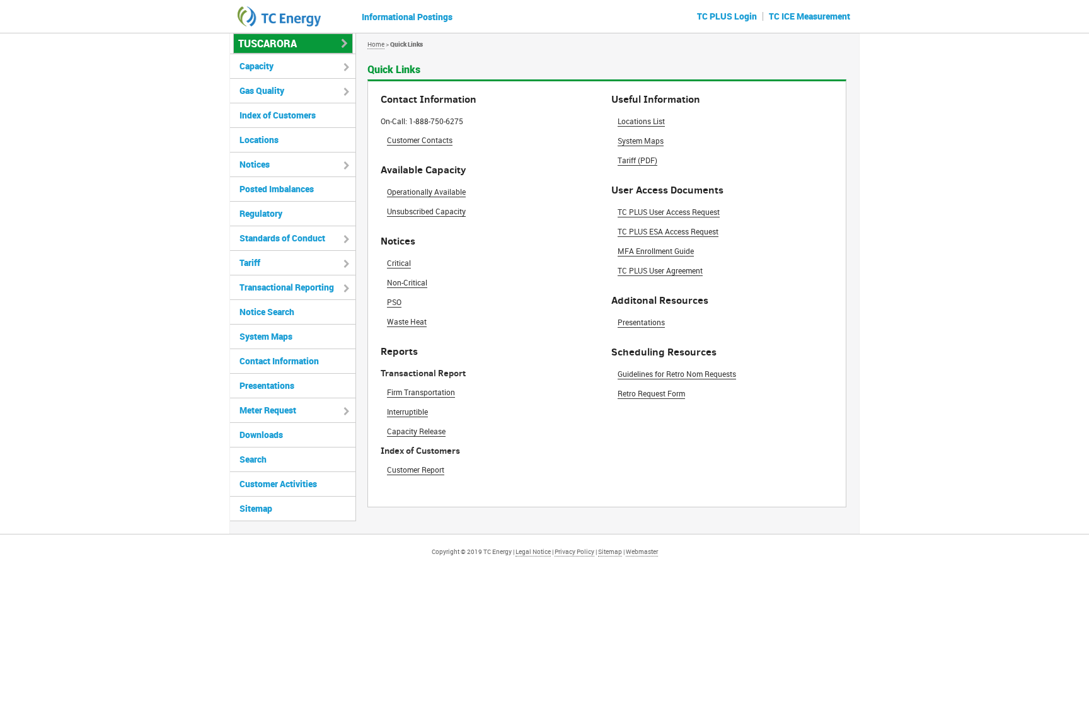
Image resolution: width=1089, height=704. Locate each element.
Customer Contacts (419, 140)
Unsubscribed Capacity (426, 211)
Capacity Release (416, 431)
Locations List (641, 121)
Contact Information (279, 361)
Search (253, 459)
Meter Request (267, 410)
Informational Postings (407, 17)
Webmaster (642, 551)
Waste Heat (407, 321)
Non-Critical (407, 282)
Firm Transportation (421, 392)
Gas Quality (261, 90)
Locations (259, 140)
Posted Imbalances (276, 189)
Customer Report (415, 470)
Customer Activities (278, 484)
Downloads (261, 435)
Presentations (641, 322)
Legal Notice (533, 551)
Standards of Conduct (282, 238)
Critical (399, 263)
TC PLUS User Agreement (660, 270)
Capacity (256, 66)
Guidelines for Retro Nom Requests (677, 374)
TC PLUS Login (727, 16)
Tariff (249, 262)
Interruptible (407, 412)
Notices (254, 164)
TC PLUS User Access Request (669, 212)
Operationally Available (426, 192)
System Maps (641, 141)
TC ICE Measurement (809, 16)
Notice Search (266, 312)
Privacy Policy (574, 551)
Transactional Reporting (286, 287)
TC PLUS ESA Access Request (668, 231)
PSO (394, 302)
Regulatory (260, 213)
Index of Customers (277, 115)
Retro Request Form (651, 393)
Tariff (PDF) (637, 160)
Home (375, 44)
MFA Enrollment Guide (656, 251)
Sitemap (255, 508)
